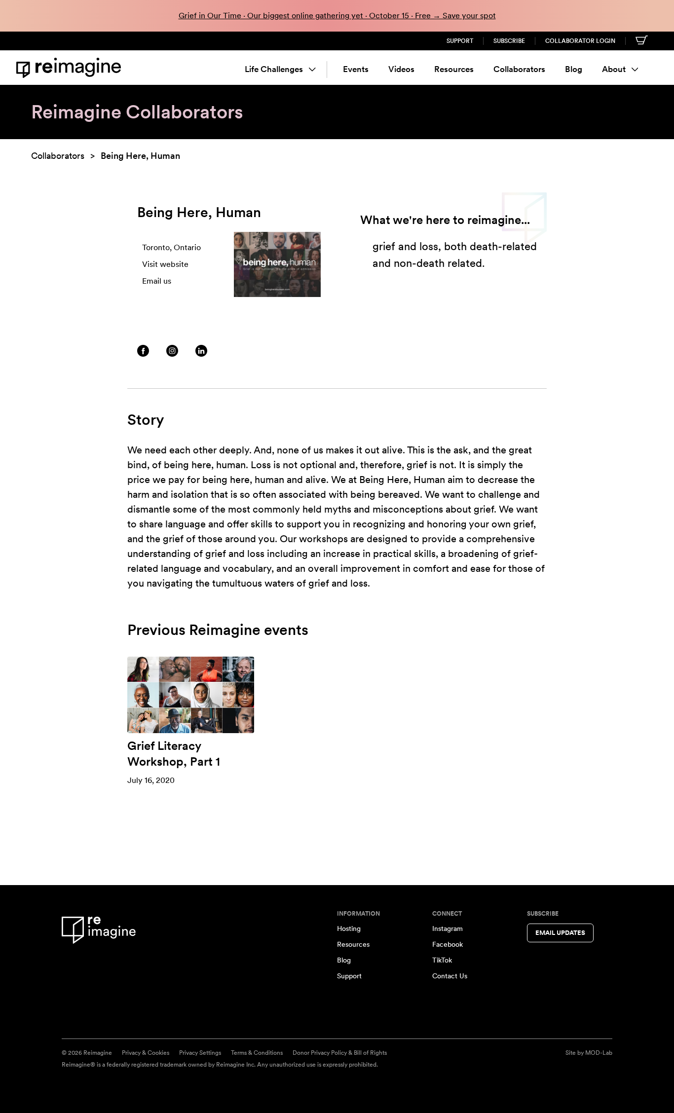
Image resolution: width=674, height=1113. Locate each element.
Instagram (447, 928)
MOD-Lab (598, 1052)
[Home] (70, 68)
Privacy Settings (200, 1052)
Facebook (447, 944)
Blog (573, 69)
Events (356, 69)
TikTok (442, 960)
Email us (156, 281)
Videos (401, 69)
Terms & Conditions (257, 1052)
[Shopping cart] (642, 40)
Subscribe (509, 40)
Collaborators (519, 69)
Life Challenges (274, 69)
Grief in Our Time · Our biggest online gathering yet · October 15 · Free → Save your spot (337, 15)
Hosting (349, 928)
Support (460, 40)
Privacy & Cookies (145, 1052)
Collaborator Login (580, 40)
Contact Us (449, 976)
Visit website (165, 264)
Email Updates (560, 932)
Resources (454, 69)
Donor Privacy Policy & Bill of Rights (340, 1052)
